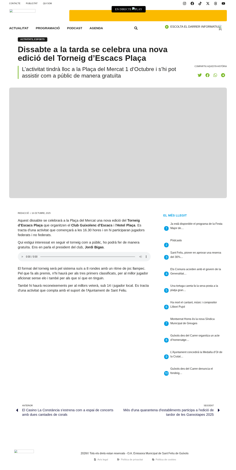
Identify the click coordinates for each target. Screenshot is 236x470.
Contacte (14, 3)
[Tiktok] (200, 3)
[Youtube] (223, 3)
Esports (39, 39)
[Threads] (215, 3)
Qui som (47, 3)
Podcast (74, 28)
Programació (48, 28)
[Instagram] (184, 3)
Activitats (26, 39)
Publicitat (31, 3)
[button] (136, 28)
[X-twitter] (207, 3)
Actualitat (19, 28)
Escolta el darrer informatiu (194, 26)
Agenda (96, 28)
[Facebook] (192, 3)
